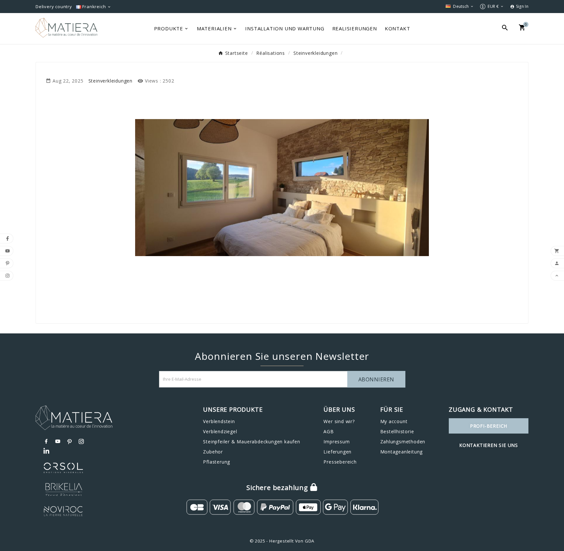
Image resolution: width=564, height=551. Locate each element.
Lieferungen (337, 452)
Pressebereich (339, 462)
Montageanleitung (401, 452)
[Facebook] (46, 441)
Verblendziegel (220, 431)
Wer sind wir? (338, 421)
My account (394, 421)
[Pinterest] (70, 441)
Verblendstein (219, 421)
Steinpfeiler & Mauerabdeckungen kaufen (251, 441)
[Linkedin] (46, 451)
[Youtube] (58, 441)
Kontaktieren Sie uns (488, 445)
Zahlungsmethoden (403, 441)
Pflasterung (216, 462)
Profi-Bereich (488, 426)
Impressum (336, 441)
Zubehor (213, 452)
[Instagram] (81, 441)
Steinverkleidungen (110, 81)
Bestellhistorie (397, 431)
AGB (328, 431)
